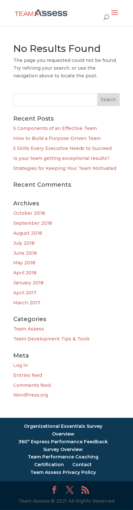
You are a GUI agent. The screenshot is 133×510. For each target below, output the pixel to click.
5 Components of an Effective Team (55, 128)
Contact (82, 464)
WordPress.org (30, 395)
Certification (49, 464)
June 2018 (25, 253)
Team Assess (28, 329)
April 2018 (24, 273)
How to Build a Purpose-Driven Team (57, 138)
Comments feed (32, 385)
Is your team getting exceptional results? (61, 158)
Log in (20, 365)
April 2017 (24, 293)
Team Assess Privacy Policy (63, 472)
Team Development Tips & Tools (51, 339)
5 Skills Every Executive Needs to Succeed (62, 148)
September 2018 (32, 223)
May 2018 (24, 263)
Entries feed (27, 375)
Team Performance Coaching (63, 457)
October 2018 (29, 213)
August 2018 (27, 233)
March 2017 (26, 303)
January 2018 (28, 283)
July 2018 (24, 243)
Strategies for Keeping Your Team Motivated (64, 168)
